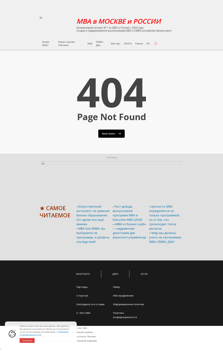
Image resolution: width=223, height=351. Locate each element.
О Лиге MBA (83, 312)
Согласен (27, 340)
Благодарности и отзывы (90, 304)
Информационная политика (128, 304)
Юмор (116, 287)
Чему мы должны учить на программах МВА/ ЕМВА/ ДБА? (165, 237)
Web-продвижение (123, 295)
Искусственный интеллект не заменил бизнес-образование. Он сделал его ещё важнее (93, 215)
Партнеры (82, 287)
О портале (82, 295)
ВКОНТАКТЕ (83, 273)
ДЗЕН (115, 273)
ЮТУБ (144, 273)
